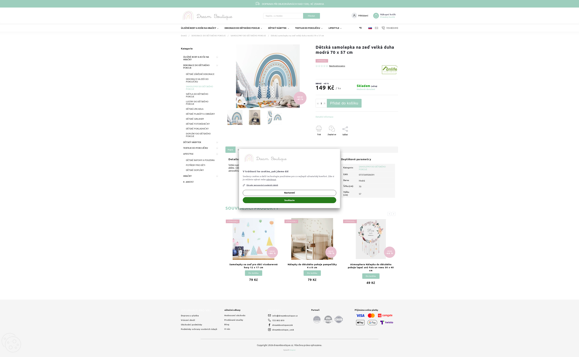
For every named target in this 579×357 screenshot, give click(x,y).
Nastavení (289, 192)
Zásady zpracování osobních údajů (262, 185)
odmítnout (271, 179)
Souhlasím (289, 200)
